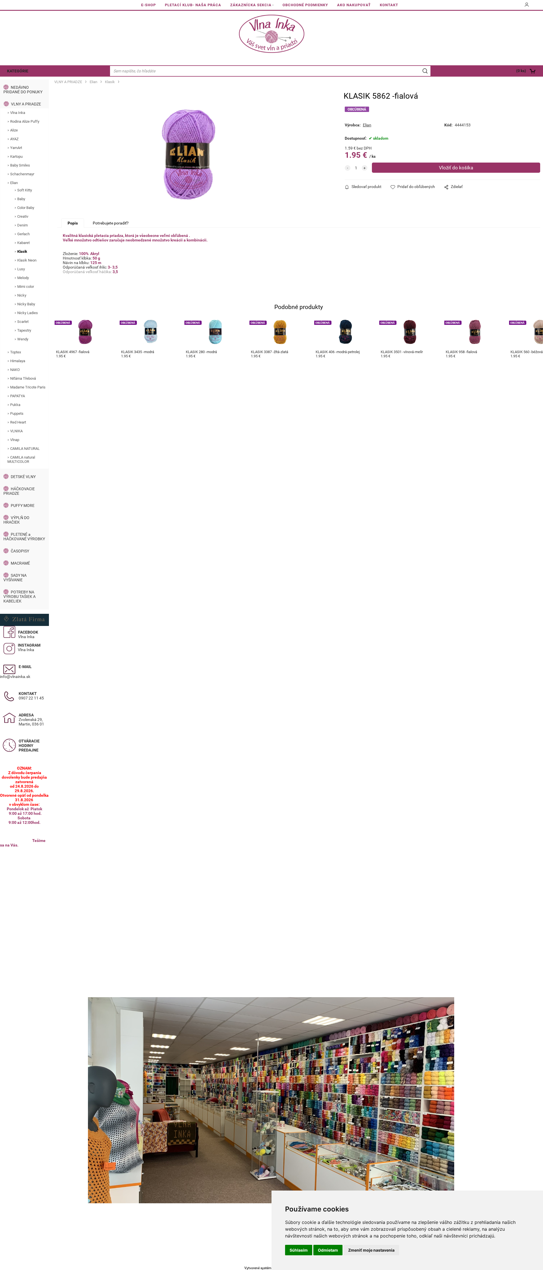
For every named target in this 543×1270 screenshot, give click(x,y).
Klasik (22, 251)
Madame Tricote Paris (28, 387)
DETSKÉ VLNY (23, 476)
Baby (21, 199)
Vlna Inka (17, 113)
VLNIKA (16, 431)
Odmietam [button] (328, 1250)
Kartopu (16, 156)
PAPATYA (17, 396)
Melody (23, 278)
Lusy (21, 269)
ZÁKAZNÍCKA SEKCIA (251, 5)
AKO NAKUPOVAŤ (354, 5)
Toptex (15, 352)
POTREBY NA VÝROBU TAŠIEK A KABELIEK (19, 596)
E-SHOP (148, 5)
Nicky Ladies (27, 313)
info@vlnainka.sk (15, 676)
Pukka (15, 405)
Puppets (16, 413)
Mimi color (25, 286)
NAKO (15, 370)
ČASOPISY (20, 551)
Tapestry (24, 330)
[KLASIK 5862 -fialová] (188, 154)
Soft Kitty (24, 190)
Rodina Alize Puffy (24, 121)
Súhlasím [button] (299, 1250)
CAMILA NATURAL (25, 448)
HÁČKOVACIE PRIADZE (19, 491)
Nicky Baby (26, 304)
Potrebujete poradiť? (111, 223)
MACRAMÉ (20, 563)
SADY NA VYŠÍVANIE (15, 577)
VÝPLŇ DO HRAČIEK (16, 519)
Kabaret (23, 243)
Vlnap (14, 440)
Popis (73, 223)
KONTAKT (389, 5)
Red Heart (18, 422)
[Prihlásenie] (526, 6)
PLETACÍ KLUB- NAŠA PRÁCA (193, 5)
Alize (14, 130)
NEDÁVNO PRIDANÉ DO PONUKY (22, 89)
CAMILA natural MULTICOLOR (21, 459)
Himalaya (17, 361)
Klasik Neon (26, 260)
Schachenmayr (22, 174)
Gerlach (23, 234)
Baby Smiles (20, 165)
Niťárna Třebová (23, 378)
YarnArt (16, 148)
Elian (14, 183)
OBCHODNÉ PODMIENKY (305, 5)
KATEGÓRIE (17, 71)
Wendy (22, 339)
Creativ (22, 216)
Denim (22, 225)
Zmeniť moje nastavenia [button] (371, 1250)
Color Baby (25, 208)
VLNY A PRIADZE (26, 104)
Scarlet (23, 321)
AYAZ (14, 139)
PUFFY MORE (23, 505)
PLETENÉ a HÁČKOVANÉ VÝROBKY (24, 536)
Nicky (21, 295)
